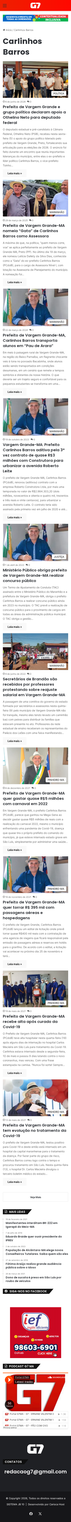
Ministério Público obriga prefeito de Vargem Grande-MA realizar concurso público (35, 575)
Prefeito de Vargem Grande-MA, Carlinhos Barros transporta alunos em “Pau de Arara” (34, 340)
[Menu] (5, 7)
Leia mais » (15, 173)
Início (8, 29)
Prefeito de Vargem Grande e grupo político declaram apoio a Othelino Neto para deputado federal (34, 114)
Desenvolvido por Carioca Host (46, 1504)
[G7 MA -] (35, 5)
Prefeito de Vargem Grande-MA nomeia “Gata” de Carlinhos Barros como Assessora (34, 231)
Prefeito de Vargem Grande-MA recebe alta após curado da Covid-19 (34, 1021)
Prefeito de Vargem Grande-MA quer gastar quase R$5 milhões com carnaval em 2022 (34, 798)
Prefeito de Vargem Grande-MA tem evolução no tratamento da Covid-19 (34, 1130)
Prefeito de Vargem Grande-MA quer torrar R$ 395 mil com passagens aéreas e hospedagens (34, 910)
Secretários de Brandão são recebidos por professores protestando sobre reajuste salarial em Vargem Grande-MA (34, 687)
